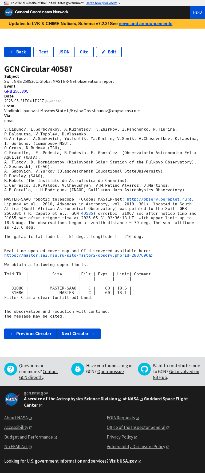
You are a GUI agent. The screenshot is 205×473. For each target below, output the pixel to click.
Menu (197, 12)
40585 (87, 213)
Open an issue (110, 371)
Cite (84, 52)
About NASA (16, 418)
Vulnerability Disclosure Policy (136, 446)
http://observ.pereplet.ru (157, 199)
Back (21, 52)
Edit (112, 52)
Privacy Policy (120, 437)
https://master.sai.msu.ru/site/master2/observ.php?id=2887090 (76, 255)
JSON (64, 52)
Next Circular (75, 334)
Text (43, 52)
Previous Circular (34, 334)
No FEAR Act (16, 446)
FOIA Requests (121, 418)
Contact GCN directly (38, 374)
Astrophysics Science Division (86, 399)
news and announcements (145, 23)
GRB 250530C (16, 91)
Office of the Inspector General (136, 427)
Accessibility (16, 427)
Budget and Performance (28, 437)
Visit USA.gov (123, 461)
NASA (133, 399)
